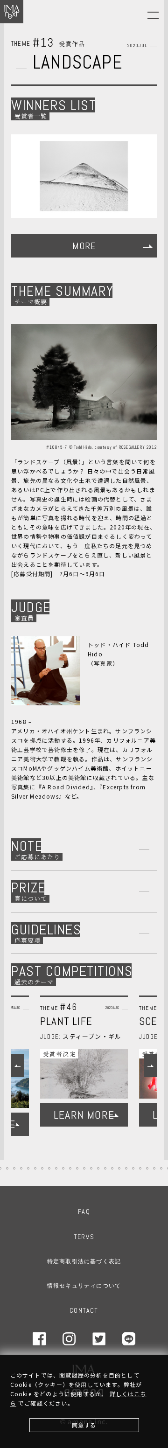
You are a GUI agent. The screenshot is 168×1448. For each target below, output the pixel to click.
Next (150, 1065)
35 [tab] (161, 1168)
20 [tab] (56, 1168)
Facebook (39, 1338)
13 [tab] (7, 1168)
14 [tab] (14, 1168)
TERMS (84, 1236)
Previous (17, 1065)
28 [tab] (112, 1168)
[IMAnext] (11, 11)
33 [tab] (147, 1168)
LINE (128, 1338)
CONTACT (84, 1310)
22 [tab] (70, 1168)
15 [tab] (21, 1168)
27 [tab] (105, 1168)
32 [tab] (140, 1168)
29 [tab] (119, 1168)
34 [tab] (154, 1168)
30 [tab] (126, 1168)
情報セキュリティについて (84, 1285)
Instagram (69, 1338)
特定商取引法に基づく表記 (84, 1261)
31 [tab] (133, 1168)
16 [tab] (28, 1168)
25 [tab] (91, 1168)
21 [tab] (63, 1168)
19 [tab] (49, 1168)
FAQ (84, 1211)
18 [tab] (42, 1168)
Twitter (98, 1338)
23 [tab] (77, 1168)
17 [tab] (35, 1168)
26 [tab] (98, 1168)
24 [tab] (84, 1168)
